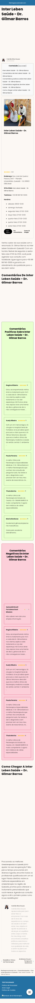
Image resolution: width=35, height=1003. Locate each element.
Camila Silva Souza (13, 59)
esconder (22, 66)
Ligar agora (8, 231)
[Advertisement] (17, 39)
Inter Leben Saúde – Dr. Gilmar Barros (16, 70)
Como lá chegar (27, 231)
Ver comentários (17, 231)
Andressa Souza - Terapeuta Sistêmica (25, 961)
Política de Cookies (8, 990)
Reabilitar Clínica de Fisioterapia (9, 961)
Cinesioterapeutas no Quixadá (12, 865)
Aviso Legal (6, 988)
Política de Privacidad (9, 985)
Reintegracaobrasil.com (17, 3)
